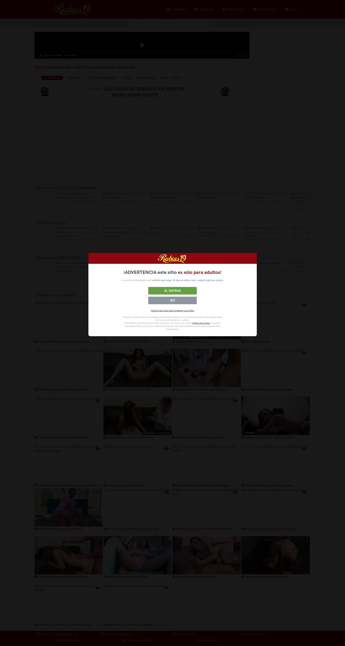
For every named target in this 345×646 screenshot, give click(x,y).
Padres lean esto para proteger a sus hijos (172, 310)
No (172, 300)
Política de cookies (201, 323)
